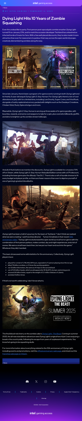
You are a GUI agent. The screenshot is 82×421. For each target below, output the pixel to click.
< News (4, 8)
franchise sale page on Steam (14, 354)
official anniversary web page (49, 351)
